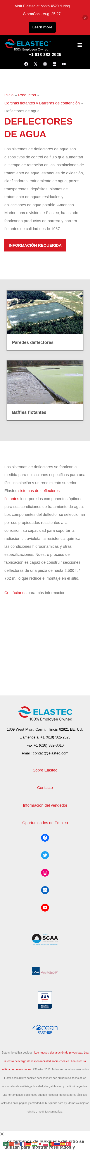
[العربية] (6, 1143)
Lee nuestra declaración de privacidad (58, 1052)
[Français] (23, 1143)
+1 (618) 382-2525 (55, 737)
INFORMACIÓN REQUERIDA (35, 245)
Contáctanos (15, 592)
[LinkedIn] (54, 64)
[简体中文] (12, 1143)
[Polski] (46, 1143)
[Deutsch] (29, 1143)
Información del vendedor (45, 805)
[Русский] (57, 1143)
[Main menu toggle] (80, 45)
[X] (36, 64)
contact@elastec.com (50, 753)
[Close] (85, 17)
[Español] (63, 1143)
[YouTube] (64, 64)
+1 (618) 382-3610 (49, 745)
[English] (17, 1143)
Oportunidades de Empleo (45, 822)
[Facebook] (26, 64)
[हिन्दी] (34, 1143)
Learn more (42, 27)
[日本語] (40, 1143)
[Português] (51, 1143)
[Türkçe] (68, 1143)
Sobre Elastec (45, 770)
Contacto (45, 787)
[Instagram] (45, 64)
